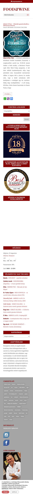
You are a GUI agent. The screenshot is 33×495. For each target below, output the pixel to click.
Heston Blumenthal (24, 397)
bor (12, 387)
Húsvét (5, 400)
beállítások (5, 488)
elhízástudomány (18, 390)
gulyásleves (6, 397)
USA (9, 416)
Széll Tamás (21, 413)
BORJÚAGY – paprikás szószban (18, 278)
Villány (17, 416)
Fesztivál (21, 394)
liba (5, 403)
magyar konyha (22, 403)
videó (13, 416)
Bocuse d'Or (6, 387)
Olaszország (25, 410)
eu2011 (5, 394)
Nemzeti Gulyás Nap (8, 410)
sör (26, 413)
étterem (6, 419)
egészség (6, 390)
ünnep (10, 419)
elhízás (11, 390)
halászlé (16, 397)
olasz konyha (17, 410)
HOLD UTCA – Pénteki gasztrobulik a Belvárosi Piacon (16, 24)
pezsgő (5, 413)
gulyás (26, 394)
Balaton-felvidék (20, 384)
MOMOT (19, 406)
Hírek (25, 27)
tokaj (5, 416)
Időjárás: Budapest (8, 256)
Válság (22, 416)
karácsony (11, 400)
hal (11, 397)
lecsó (21, 400)
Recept (15, 413)
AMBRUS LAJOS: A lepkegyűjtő (18, 315)
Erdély (25, 390)
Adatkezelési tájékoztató (10, 428)
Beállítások (14, 492)
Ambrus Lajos (7, 384)
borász (15, 387)
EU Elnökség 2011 (13, 394)
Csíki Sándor (10, 27)
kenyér (16, 400)
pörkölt (10, 413)
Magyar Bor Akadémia (12, 403)
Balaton (13, 384)
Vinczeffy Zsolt (7, 298)
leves (25, 400)
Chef (22, 27)
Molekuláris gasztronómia (9, 406)
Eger (28, 387)
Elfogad (5, 492)
